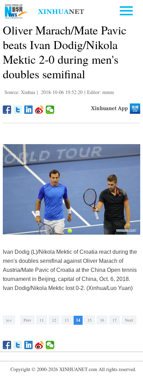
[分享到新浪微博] (39, 109)
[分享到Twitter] (18, 109)
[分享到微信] (50, 109)
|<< (9, 320)
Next (129, 320)
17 (114, 320)
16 (102, 320)
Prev (27, 320)
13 (67, 320)
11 (42, 320)
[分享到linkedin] (28, 109)
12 (54, 320)
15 (89, 320)
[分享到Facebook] (7, 109)
